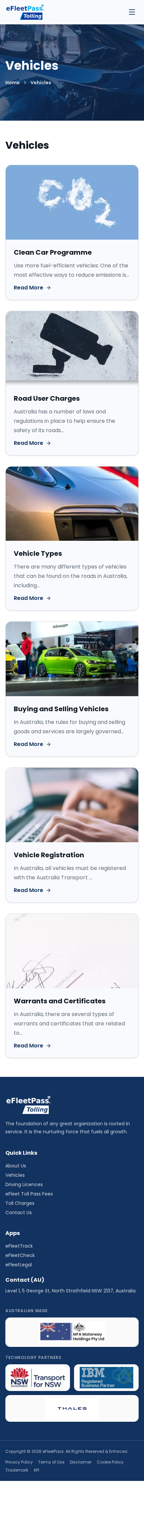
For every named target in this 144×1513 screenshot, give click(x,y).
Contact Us (18, 1212)
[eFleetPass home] (25, 12)
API (36, 1470)
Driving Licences (24, 1184)
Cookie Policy (110, 1462)
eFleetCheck (20, 1255)
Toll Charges (19, 1203)
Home (12, 82)
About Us (15, 1165)
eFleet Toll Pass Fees (29, 1193)
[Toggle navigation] (132, 12)
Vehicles (15, 1175)
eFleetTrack (19, 1246)
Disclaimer (80, 1462)
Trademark (16, 1470)
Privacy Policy (19, 1462)
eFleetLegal (18, 1264)
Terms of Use (51, 1462)
